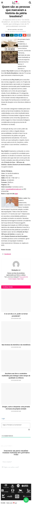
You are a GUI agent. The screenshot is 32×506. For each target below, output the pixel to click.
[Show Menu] (2, 2)
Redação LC (16, 270)
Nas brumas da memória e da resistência (16, 345)
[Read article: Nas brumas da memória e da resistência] (16, 332)
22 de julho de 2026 (16, 318)
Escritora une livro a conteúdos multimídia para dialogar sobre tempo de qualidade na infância (16, 376)
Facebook (7, 254)
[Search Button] (30, 2)
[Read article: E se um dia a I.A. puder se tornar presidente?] (16, 301)
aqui (16, 193)
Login (3, 418)
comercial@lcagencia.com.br (10, 477)
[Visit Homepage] (16, 2)
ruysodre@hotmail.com (13, 189)
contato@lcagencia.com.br (9, 475)
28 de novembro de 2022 (15, 29)
